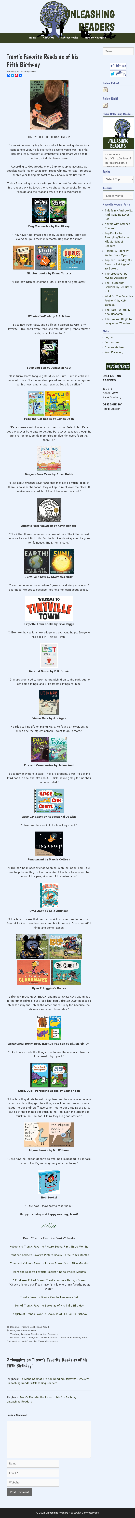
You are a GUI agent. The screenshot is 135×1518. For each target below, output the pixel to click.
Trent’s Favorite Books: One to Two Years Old (49, 1297)
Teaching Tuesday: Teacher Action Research (34, 1334)
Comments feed (115, 347)
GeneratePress (90, 1512)
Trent (34, 1330)
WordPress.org (114, 352)
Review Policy (69, 37)
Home (32, 37)
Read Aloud (43, 1326)
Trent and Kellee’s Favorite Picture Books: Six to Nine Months (49, 1263)
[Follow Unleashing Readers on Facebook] (118, 68)
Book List (15, 1326)
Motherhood (23, 1330)
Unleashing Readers (90, 20)
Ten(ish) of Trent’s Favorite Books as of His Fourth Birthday (49, 1314)
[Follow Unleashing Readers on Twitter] (118, 76)
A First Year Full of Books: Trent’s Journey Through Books (49, 1280)
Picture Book (28, 1326)
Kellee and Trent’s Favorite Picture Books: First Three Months (49, 1246)
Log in (109, 337)
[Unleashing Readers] (118, 148)
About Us (48, 37)
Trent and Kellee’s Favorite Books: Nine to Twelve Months (49, 1272)
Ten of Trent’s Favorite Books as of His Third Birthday (49, 1305)
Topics (106, 171)
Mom (12, 1330)
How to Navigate (95, 37)
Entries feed (113, 342)
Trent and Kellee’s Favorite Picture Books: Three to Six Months (49, 1255)
